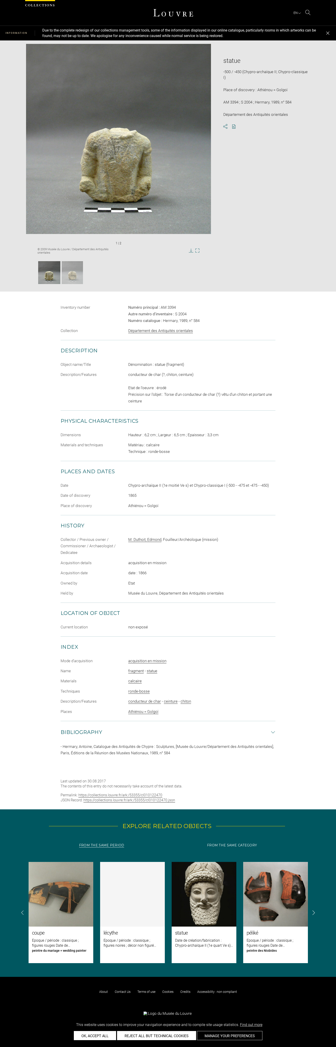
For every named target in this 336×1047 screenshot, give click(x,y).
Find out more (251, 1025)
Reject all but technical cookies (157, 1036)
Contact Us (123, 992)
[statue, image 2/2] (72, 272)
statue (152, 671)
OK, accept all (95, 1036)
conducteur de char (144, 701)
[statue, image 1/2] (49, 272)
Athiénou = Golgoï (143, 711)
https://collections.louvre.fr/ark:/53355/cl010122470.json (129, 800)
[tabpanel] (168, 912)
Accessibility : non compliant (217, 992)
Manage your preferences (230, 1036)
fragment (136, 671)
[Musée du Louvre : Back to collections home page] (173, 13)
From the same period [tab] (101, 845)
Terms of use (146, 992)
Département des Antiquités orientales (160, 330)
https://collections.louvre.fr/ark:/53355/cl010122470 (120, 795)
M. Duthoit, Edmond (144, 539)
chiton (186, 701)
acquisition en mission (147, 661)
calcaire (135, 681)
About (103, 992)
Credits (185, 992)
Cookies (167, 992)
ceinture (171, 701)
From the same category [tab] (232, 845)
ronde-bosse (139, 691)
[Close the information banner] (328, 33)
